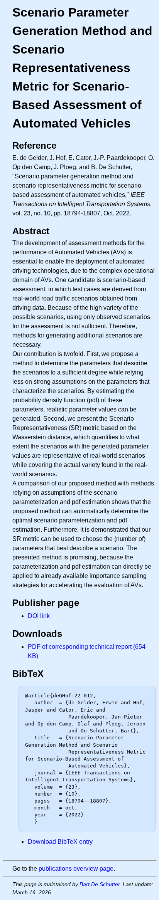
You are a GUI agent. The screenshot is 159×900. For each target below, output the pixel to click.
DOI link (39, 616)
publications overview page (76, 868)
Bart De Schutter (100, 884)
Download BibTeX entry (60, 841)
